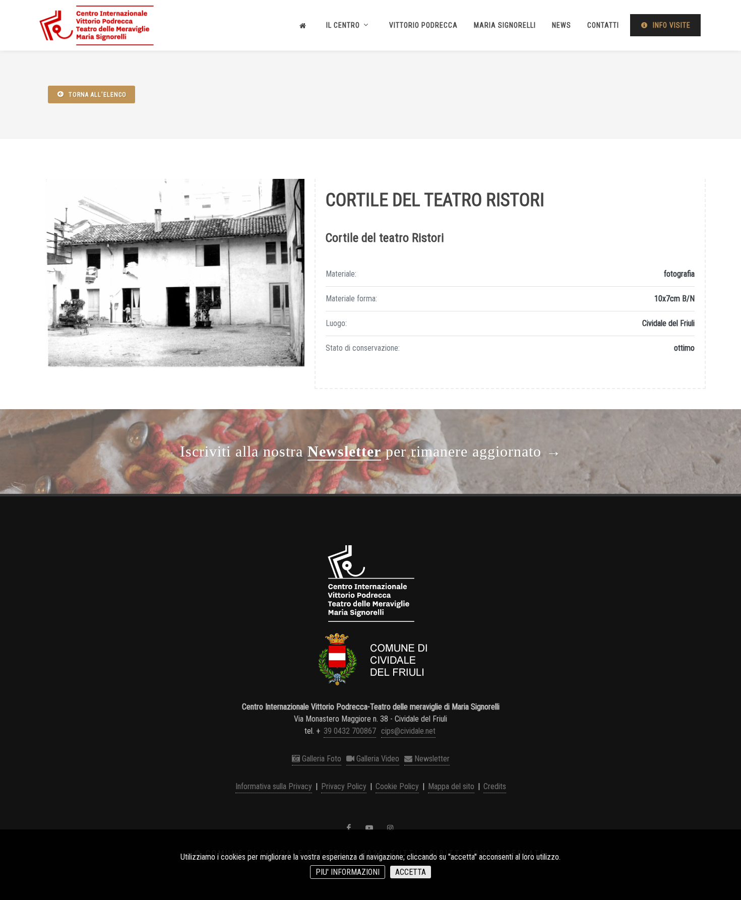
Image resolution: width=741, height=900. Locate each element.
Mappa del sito (451, 786)
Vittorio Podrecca (423, 25)
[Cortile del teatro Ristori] (174, 274)
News (561, 25)
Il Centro (344, 25)
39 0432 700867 (350, 731)
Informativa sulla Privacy (273, 786)
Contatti (603, 25)
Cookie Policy (397, 786)
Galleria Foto (320, 758)
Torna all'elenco (97, 94)
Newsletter (431, 758)
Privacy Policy (343, 786)
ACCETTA (410, 872)
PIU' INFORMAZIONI (348, 872)
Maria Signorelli (505, 25)
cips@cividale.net (408, 731)
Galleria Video (376, 758)
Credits (494, 786)
